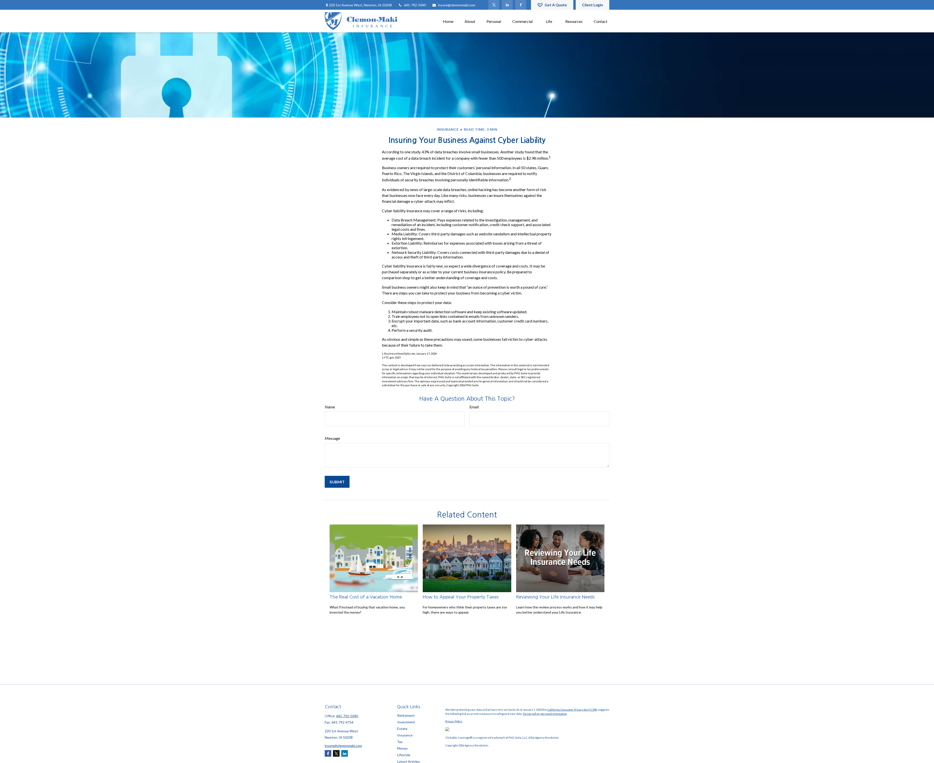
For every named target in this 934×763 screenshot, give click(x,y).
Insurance (405, 735)
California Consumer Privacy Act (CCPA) (572, 709)
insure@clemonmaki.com (456, 5)
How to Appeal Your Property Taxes (461, 597)
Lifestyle (403, 755)
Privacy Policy (453, 721)
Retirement (406, 715)
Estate (402, 728)
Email (474, 406)
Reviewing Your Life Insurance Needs (555, 597)
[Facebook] (520, 5)
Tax (400, 742)
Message (332, 438)
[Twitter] (493, 5)
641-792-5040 (415, 5)
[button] (448, 21)
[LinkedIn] (507, 5)
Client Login (592, 5)
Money (402, 748)
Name (330, 406)
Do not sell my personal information (545, 713)
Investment (406, 722)
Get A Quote (556, 5)
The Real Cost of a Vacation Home (366, 597)
